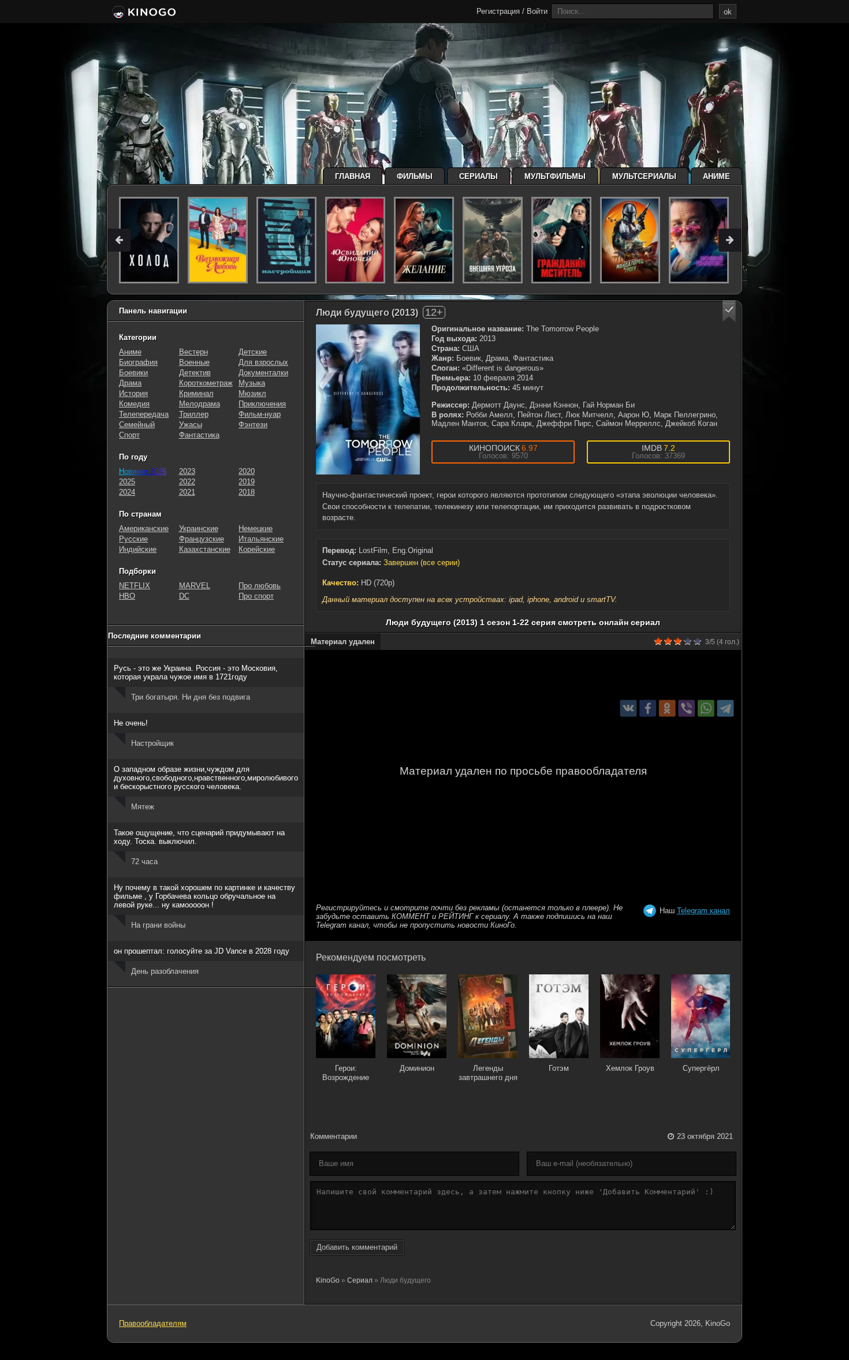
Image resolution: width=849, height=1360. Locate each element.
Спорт (129, 435)
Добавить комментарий (356, 1247)
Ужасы (190, 424)
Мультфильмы (555, 176)
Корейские (257, 549)
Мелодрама (199, 403)
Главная (352, 176)
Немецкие (256, 528)
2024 (127, 492)
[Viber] (686, 708)
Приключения (262, 403)
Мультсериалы (644, 176)
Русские (133, 539)
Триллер (193, 414)
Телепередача (144, 414)
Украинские (198, 528)
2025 (127, 481)
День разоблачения (165, 971)
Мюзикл (252, 393)
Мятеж (142, 806)
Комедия (134, 403)
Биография (138, 362)
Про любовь (260, 585)
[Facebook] (647, 708)
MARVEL (194, 585)
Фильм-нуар (260, 414)
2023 (187, 471)
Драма (130, 383)
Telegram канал (703, 910)
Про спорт (256, 596)
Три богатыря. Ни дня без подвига (190, 697)
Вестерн (193, 352)
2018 (247, 492)
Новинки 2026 (142, 471)
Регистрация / (500, 11)
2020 (247, 471)
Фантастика (199, 435)
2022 (187, 481)
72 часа (144, 861)
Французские (201, 539)
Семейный (137, 424)
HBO (127, 596)
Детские (253, 352)
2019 (247, 481)
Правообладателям (153, 1323)
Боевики (133, 372)
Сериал (360, 1280)
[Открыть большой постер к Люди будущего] (368, 399)
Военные (194, 362)
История (133, 393)
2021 (187, 492)
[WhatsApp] (706, 708)
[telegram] (725, 708)
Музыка (252, 383)
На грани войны (158, 925)
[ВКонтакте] (628, 708)
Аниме (716, 176)
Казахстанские (204, 549)
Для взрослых (263, 362)
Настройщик (152, 743)
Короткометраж (206, 383)
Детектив (195, 372)
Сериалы (478, 176)
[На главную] (143, 12)
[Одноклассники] (667, 708)
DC (184, 596)
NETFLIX (134, 585)
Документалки (263, 372)
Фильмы (415, 176)
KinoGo (328, 1280)
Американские (144, 528)
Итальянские (261, 539)
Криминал (196, 393)
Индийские (138, 549)
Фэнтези (253, 424)
